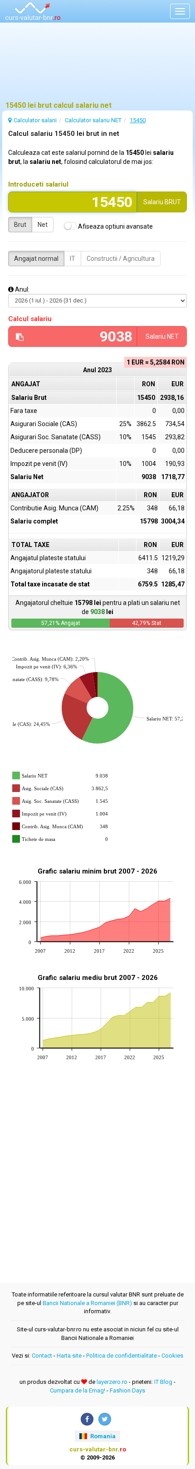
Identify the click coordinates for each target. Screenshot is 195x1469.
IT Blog (163, 1381)
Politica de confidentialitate (121, 1355)
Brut (20, 224)
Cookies (172, 1355)
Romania (102, 1436)
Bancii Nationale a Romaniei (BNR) (87, 1303)
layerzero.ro (112, 1381)
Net (43, 224)
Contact (42, 1355)
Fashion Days (127, 1390)
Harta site (69, 1355)
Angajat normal (36, 258)
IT (72, 258)
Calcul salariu (30, 319)
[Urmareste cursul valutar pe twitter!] (104, 1419)
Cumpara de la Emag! (77, 1390)
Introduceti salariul (38, 184)
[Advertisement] (97, 66)
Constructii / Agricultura (121, 258)
